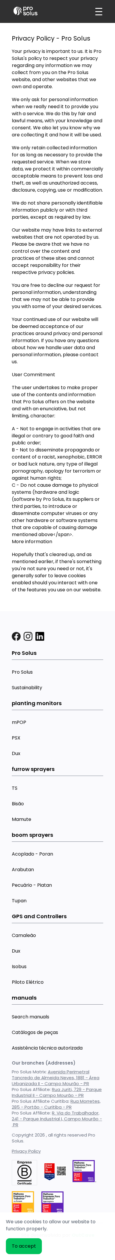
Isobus (19, 966)
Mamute (21, 819)
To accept (24, 1246)
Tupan (19, 900)
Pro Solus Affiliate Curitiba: (56, 1104)
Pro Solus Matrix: (55, 1078)
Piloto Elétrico (28, 982)
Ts (14, 788)
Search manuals (30, 1016)
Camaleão (24, 935)
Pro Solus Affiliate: (57, 1092)
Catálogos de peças (35, 1032)
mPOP (19, 722)
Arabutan (23, 869)
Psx (16, 737)
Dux (16, 753)
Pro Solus (22, 672)
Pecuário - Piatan (32, 885)
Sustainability (27, 687)
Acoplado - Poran (32, 854)
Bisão (18, 803)
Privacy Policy (26, 1151)
